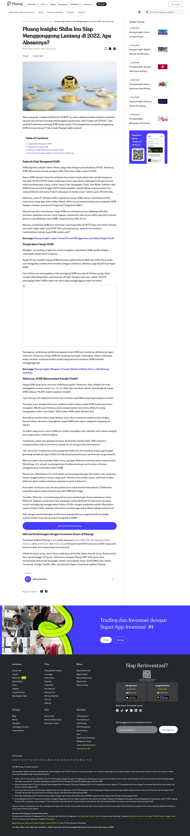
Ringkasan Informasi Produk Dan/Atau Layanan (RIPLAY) (38, 823)
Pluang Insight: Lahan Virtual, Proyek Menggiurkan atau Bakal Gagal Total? (74, 238)
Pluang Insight (48, 21)
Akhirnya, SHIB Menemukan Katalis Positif (45, 149)
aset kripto (43, 543)
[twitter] (110, 49)
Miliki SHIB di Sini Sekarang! (69, 525)
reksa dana (60, 543)
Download (120, 640)
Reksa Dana (50, 819)
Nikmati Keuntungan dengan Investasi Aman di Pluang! (51, 152)
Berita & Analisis (35, 21)
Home (25, 21)
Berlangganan (168, 729)
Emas (44, 816)
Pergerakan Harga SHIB (38, 146)
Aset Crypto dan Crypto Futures (89, 816)
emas (76, 539)
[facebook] (114, 48)
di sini (53, 539)
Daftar (106, 640)
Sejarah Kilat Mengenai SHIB (40, 143)
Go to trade (175, 4)
